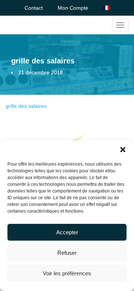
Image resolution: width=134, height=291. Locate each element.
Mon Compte (73, 8)
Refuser (67, 253)
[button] (123, 149)
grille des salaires (26, 106)
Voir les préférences (67, 273)
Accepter (67, 232)
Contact (34, 8)
